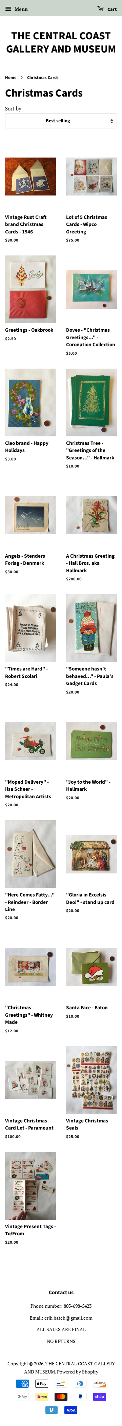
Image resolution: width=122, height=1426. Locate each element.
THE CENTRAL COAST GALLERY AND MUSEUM (61, 42)
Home (11, 78)
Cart (111, 9)
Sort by (13, 108)
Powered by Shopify (77, 1371)
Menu (20, 9)
